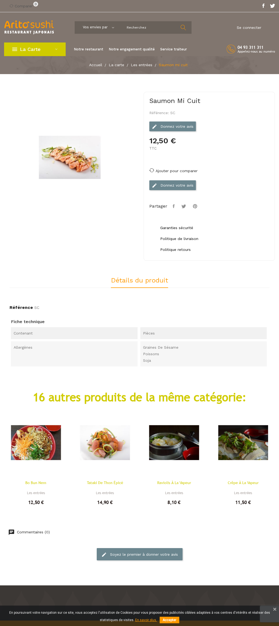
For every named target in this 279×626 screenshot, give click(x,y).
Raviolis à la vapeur (174, 482)
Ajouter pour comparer (177, 171)
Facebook (263, 6)
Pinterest (195, 206)
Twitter (272, 6)
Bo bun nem (35, 482)
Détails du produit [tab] (139, 280)
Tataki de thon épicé (105, 482)
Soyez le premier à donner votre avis (143, 554)
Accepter (169, 620)
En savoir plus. (146, 620)
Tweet (184, 206)
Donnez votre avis (176, 126)
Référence (21, 307)
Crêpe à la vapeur (243, 482)
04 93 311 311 (250, 47)
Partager (174, 206)
